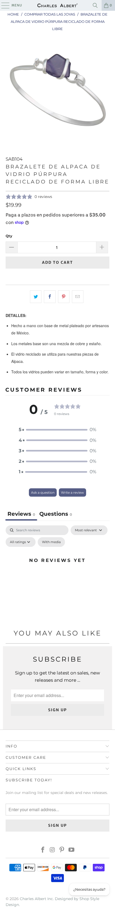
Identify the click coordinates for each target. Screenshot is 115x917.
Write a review (72, 492)
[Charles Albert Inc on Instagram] (52, 850)
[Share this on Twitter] (35, 296)
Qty (9, 236)
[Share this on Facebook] (49, 296)
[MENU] (3, 5)
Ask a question (43, 492)
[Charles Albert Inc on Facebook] (43, 850)
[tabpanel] (57, 572)
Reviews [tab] (21, 514)
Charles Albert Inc (36, 898)
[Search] (95, 5)
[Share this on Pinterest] (64, 296)
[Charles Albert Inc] (57, 5)
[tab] (55, 514)
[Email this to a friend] (77, 296)
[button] (57, 429)
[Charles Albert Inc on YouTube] (72, 850)
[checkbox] (51, 542)
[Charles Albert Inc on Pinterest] (62, 850)
